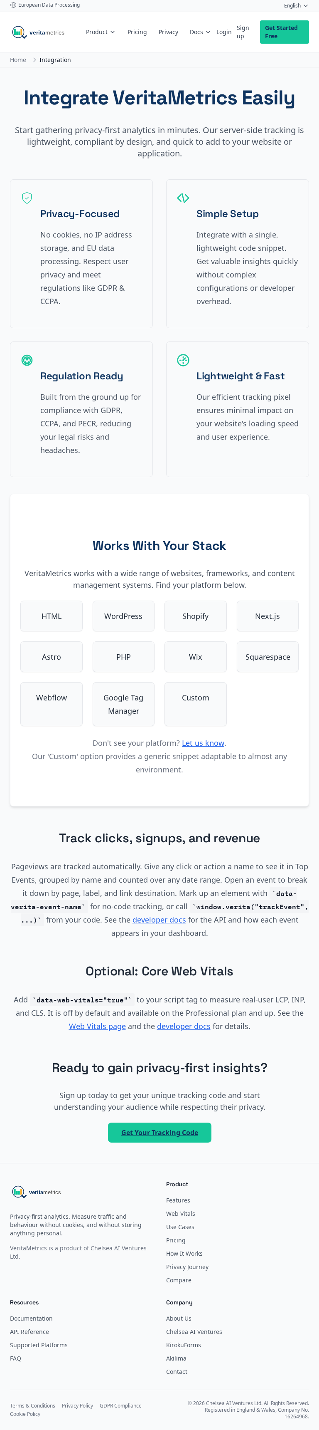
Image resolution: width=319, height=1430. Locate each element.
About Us (178, 1318)
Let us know (203, 743)
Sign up (243, 32)
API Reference (29, 1332)
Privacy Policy (77, 1406)
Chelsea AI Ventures (194, 1332)
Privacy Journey (187, 1267)
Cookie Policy (25, 1414)
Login (224, 32)
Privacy (168, 32)
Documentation (31, 1318)
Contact (176, 1372)
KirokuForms (183, 1345)
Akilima (176, 1358)
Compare (178, 1280)
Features (178, 1200)
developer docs (159, 920)
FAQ (15, 1358)
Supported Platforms (39, 1345)
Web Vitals (180, 1213)
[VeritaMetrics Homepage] (45, 32)
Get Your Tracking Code (159, 1132)
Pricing (137, 32)
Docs (196, 32)
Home (18, 60)
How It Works (184, 1253)
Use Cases (180, 1227)
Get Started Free (281, 32)
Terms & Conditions (32, 1406)
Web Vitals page (97, 1026)
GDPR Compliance (121, 1406)
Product (97, 32)
